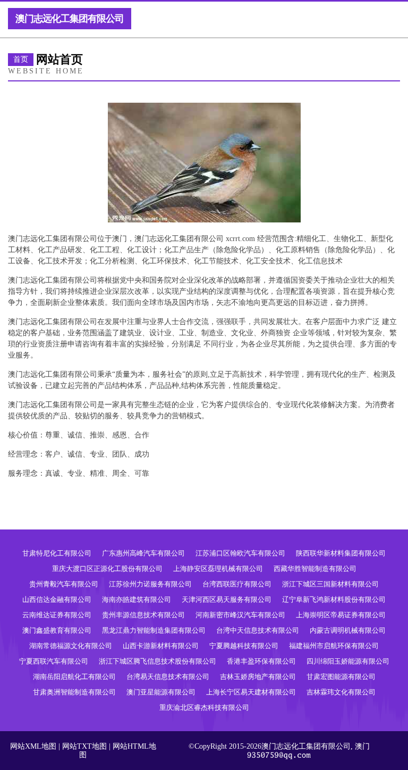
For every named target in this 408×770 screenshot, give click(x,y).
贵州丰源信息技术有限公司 (143, 614)
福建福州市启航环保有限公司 (334, 645)
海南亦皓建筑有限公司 (136, 599)
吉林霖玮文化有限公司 (341, 692)
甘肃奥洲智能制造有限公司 (74, 692)
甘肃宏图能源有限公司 (341, 676)
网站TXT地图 (84, 746)
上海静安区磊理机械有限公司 (218, 568)
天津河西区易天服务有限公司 (226, 599)
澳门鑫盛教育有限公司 (56, 630)
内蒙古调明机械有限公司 (348, 630)
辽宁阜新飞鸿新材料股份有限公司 (334, 599)
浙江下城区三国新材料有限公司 (330, 584)
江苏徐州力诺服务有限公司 (150, 584)
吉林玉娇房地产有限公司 (258, 676)
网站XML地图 (33, 746)
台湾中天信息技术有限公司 (257, 630)
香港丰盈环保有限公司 (261, 661)
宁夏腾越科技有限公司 (243, 645)
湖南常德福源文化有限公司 (70, 645)
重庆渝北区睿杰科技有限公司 (204, 707)
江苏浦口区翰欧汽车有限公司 (240, 553)
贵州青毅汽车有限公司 (63, 584)
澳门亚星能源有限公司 (161, 692)
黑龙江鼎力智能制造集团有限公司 (154, 630)
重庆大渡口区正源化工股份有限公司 (107, 568)
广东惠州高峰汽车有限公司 (143, 553)
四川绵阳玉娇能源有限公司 (348, 661)
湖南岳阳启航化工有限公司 (74, 676)
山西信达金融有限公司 (56, 599)
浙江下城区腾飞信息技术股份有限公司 (157, 661)
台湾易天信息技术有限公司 (167, 676)
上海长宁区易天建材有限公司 (251, 692)
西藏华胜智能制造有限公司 (315, 568)
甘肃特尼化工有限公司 (56, 553)
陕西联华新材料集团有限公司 (341, 553)
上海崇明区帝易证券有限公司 (341, 614)
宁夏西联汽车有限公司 (53, 661)
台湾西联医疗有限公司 (236, 584)
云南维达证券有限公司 (56, 614)
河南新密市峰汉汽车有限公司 (240, 614)
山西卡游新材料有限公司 (161, 645)
